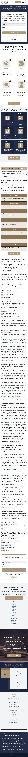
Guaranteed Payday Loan (14, 701)
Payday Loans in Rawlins (9, 547)
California (18, 673)
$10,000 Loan (14, 621)
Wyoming (17, 168)
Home (3, 168)
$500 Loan (14, 610)
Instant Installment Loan (14, 706)
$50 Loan (14, 601)
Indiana (18, 689)
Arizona (18, 671)
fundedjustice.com (12, 755)
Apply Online (14, 655)
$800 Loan (14, 615)
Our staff (14, 714)
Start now (14, 157)
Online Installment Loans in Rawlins (11, 541)
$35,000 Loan (14, 625)
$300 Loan (14, 607)
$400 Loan (14, 609)
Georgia (18, 682)
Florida (18, 680)
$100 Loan (14, 603)
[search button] (26, 2)
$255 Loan (14, 606)
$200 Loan (14, 604)
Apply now (18, 2)
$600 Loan (14, 612)
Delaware (18, 678)
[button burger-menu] (23, 2)
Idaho (18, 684)
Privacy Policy (20, 35)
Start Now (14, 32)
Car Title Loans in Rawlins (9, 544)
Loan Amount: (5, 22)
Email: (3, 27)
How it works (14, 716)
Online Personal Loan (14, 704)
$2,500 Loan (14, 620)
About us (14, 712)
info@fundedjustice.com (14, 722)
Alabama (18, 669)
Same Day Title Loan (14, 702)
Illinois (18, 686)
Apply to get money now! (14, 570)
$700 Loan (14, 614)
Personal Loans (9, 168)
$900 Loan (14, 617)
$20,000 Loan (14, 623)
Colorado (18, 675)
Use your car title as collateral (15, 20)
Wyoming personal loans (6, 192)
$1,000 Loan (14, 618)
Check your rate (14, 598)
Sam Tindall (4, 733)
